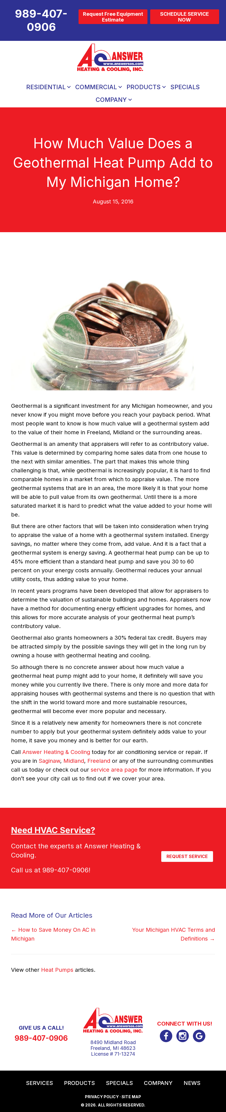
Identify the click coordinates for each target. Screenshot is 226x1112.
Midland (73, 761)
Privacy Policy (102, 1096)
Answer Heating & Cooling (56, 752)
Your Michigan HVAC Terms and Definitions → (173, 934)
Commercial (96, 87)
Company (111, 99)
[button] (69, 87)
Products (144, 87)
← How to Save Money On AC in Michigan (53, 934)
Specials (185, 87)
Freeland (98, 761)
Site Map (131, 1096)
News (192, 1083)
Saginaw (49, 761)
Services (39, 1083)
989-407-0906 (65, 870)
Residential (46, 87)
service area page (114, 769)
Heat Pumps (57, 970)
